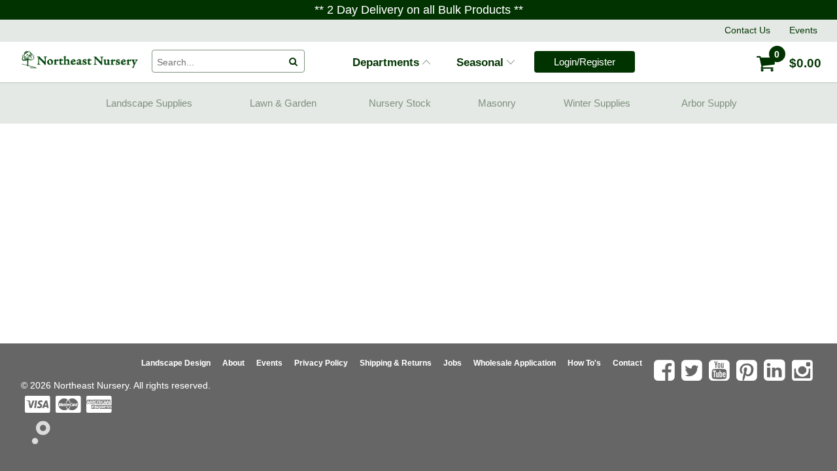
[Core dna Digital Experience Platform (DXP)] (35, 440)
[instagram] (804, 370)
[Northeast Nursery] (80, 59)
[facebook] (666, 370)
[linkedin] (776, 370)
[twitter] (693, 370)
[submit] (293, 61)
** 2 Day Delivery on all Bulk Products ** (419, 9)
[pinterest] (748, 370)
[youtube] (721, 370)
